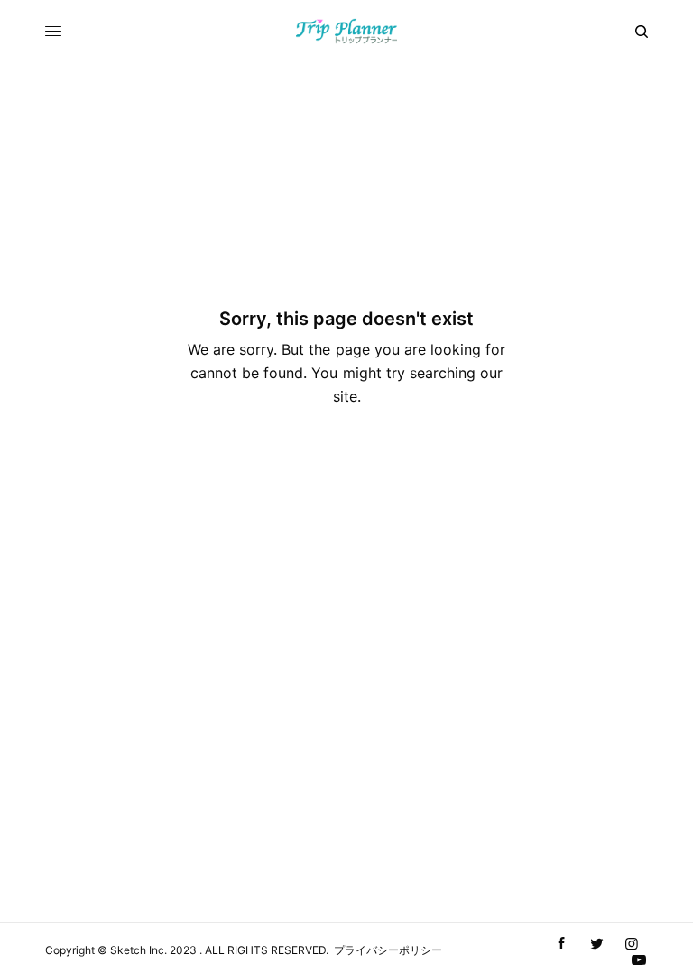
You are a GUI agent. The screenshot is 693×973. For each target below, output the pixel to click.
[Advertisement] (346, 787)
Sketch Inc (137, 950)
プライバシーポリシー (388, 950)
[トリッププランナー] (347, 31)
